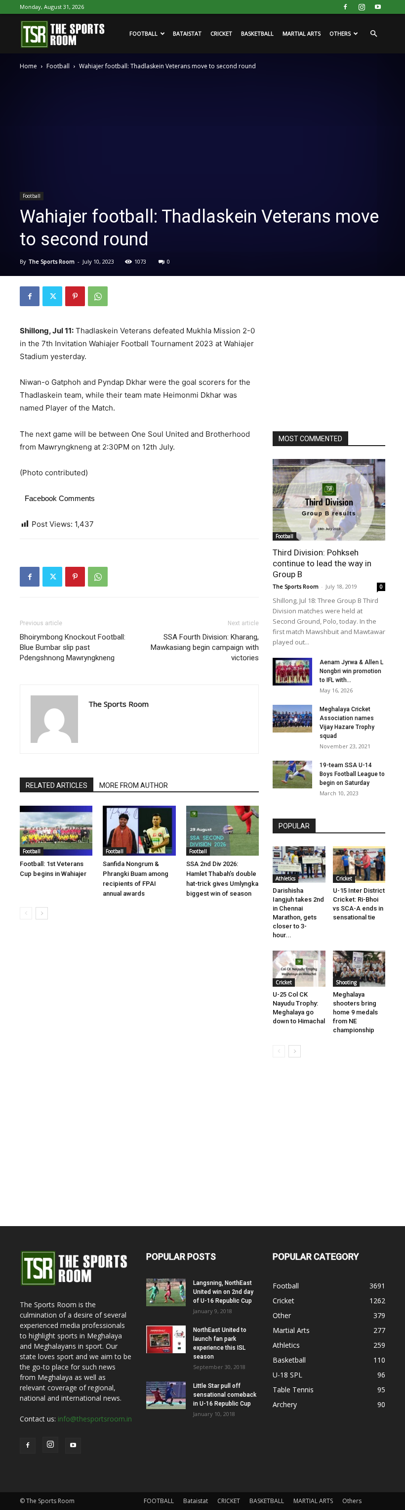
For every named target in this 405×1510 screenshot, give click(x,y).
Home (28, 66)
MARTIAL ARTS (302, 33)
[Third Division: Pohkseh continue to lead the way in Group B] (329, 500)
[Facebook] (345, 7)
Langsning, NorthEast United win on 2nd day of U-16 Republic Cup (223, 1292)
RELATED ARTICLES (56, 785)
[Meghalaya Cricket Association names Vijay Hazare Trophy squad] (292, 718)
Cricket (344, 878)
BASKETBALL (257, 33)
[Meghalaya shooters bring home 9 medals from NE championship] (359, 969)
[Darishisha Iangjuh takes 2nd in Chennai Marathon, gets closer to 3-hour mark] (299, 864)
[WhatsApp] (98, 296)
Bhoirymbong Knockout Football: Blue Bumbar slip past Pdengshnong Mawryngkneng (72, 647)
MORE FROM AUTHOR (133, 785)
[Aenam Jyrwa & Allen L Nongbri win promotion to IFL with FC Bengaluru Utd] (292, 672)
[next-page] (42, 913)
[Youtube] (377, 7)
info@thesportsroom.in (95, 1418)
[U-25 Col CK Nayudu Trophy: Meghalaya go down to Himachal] (299, 969)
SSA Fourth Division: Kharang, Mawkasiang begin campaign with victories (205, 647)
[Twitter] (52, 296)
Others (340, 33)
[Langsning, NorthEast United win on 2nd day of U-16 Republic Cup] (166, 1292)
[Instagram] (361, 7)
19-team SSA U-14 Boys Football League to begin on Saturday (352, 774)
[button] (373, 34)
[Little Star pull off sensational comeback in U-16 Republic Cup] (166, 1395)
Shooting (346, 982)
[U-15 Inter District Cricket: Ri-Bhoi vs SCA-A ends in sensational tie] (359, 864)
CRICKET (221, 33)
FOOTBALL (143, 33)
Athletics (285, 878)
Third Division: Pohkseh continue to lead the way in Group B (322, 563)
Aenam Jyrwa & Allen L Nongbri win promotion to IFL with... (351, 671)
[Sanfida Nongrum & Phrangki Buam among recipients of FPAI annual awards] (139, 831)
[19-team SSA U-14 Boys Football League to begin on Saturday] (292, 774)
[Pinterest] (75, 296)
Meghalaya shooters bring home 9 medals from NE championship (355, 1012)
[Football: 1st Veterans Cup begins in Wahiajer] (56, 831)
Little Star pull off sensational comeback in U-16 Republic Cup (224, 1394)
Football (58, 66)
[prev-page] (26, 913)
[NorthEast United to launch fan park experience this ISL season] (166, 1339)
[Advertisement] (339, 348)
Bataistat (187, 33)
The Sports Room (52, 261)
